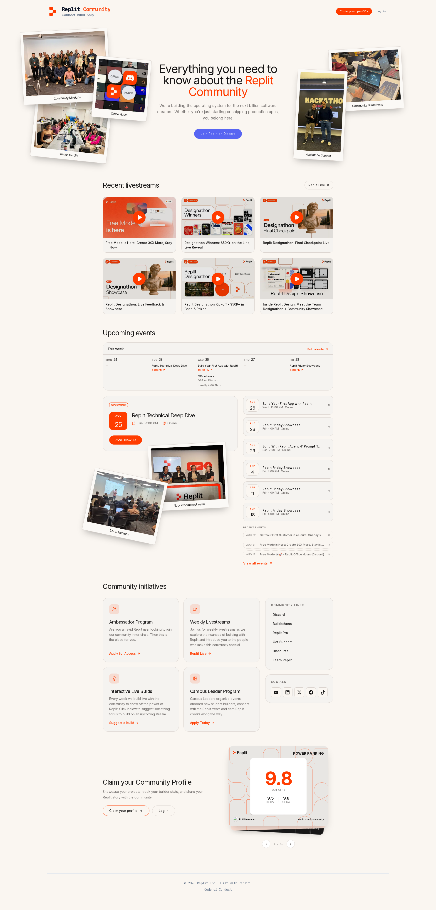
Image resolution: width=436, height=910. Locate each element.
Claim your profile (123, 811)
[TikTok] (323, 692)
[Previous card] (266, 844)
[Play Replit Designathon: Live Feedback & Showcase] (139, 278)
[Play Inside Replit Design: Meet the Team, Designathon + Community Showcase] (296, 278)
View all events (255, 563)
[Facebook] (311, 692)
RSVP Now (123, 440)
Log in (163, 811)
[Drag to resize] (403, 107)
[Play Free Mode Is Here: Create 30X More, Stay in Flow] (139, 217)
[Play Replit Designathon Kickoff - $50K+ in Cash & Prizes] (218, 278)
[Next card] (291, 844)
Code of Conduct (218, 890)
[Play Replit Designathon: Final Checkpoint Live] (296, 217)
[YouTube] (276, 692)
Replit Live (316, 185)
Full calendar (316, 349)
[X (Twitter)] (299, 692)
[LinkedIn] (288, 692)
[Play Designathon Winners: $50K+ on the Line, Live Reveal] (218, 217)
